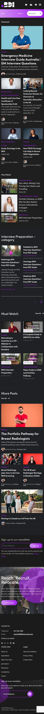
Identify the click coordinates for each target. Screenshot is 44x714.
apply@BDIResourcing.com (23, 634)
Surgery (35, 196)
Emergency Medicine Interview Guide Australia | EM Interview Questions (20, 59)
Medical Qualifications (8, 142)
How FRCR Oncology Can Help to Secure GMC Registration (32, 151)
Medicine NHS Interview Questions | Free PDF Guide (32, 279)
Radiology (4, 429)
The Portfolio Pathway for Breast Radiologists (20, 436)
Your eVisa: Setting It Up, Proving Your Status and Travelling (29, 186)
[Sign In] (36, 4)
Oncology (4, 145)
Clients (3, 676)
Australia (4, 52)
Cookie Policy (27, 660)
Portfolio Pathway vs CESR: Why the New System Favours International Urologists (30, 203)
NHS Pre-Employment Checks (10, 95)
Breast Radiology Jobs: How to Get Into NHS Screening (10, 473)
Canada (3, 515)
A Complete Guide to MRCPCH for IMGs (32, 336)
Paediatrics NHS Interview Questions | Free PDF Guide (32, 250)
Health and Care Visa (25, 180)
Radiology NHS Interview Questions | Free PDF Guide (10, 262)
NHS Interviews (23, 215)
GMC (3, 13)
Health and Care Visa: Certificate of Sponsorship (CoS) (10, 101)
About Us (4, 652)
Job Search (5, 664)
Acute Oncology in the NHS (10, 150)
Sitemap (33, 710)
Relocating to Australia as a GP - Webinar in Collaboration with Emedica (9, 344)
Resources (4, 668)
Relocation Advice (6, 91)
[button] (41, 302)
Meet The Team (6, 660)
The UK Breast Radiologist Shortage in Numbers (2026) (32, 473)
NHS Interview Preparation (30, 217)
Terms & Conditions (29, 652)
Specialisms (5, 656)
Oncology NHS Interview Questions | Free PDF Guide (32, 264)
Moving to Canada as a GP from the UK (18, 518)
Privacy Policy (28, 656)
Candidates (5, 672)
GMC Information (32, 367)
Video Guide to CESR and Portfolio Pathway (32, 373)
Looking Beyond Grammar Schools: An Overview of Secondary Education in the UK (32, 96)
